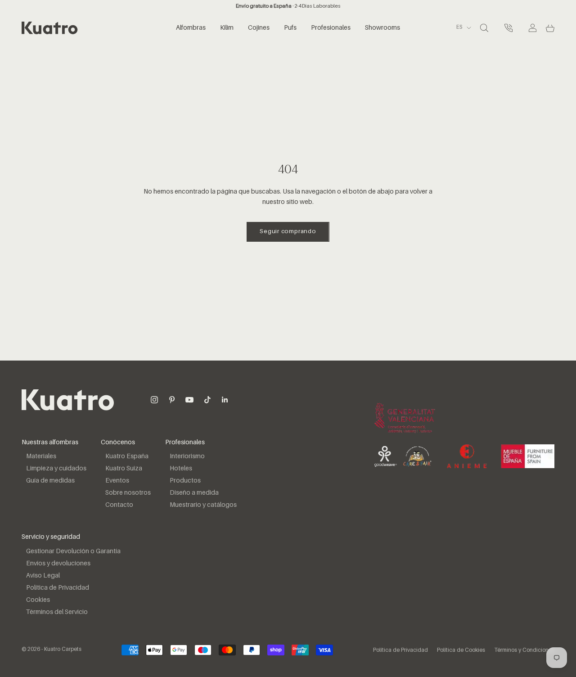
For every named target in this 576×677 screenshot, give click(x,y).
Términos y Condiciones (524, 650)
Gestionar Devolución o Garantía (73, 551)
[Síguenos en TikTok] (207, 399)
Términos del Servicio (57, 612)
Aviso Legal (43, 576)
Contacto (119, 505)
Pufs (290, 28)
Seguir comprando (288, 232)
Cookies (38, 600)
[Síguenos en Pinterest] (171, 399)
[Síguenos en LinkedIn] (225, 399)
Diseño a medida (194, 493)
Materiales (41, 456)
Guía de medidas (50, 481)
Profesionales (331, 28)
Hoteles (181, 468)
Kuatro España (126, 456)
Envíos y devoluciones (58, 563)
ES (459, 28)
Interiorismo (187, 456)
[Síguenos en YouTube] (189, 399)
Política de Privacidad (57, 588)
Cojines (259, 28)
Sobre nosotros (128, 493)
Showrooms (382, 28)
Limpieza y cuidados (56, 468)
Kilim (227, 28)
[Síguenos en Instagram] (154, 399)
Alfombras (191, 28)
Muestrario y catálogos (203, 505)
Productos (185, 481)
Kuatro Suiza (123, 468)
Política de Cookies (461, 650)
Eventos (117, 481)
